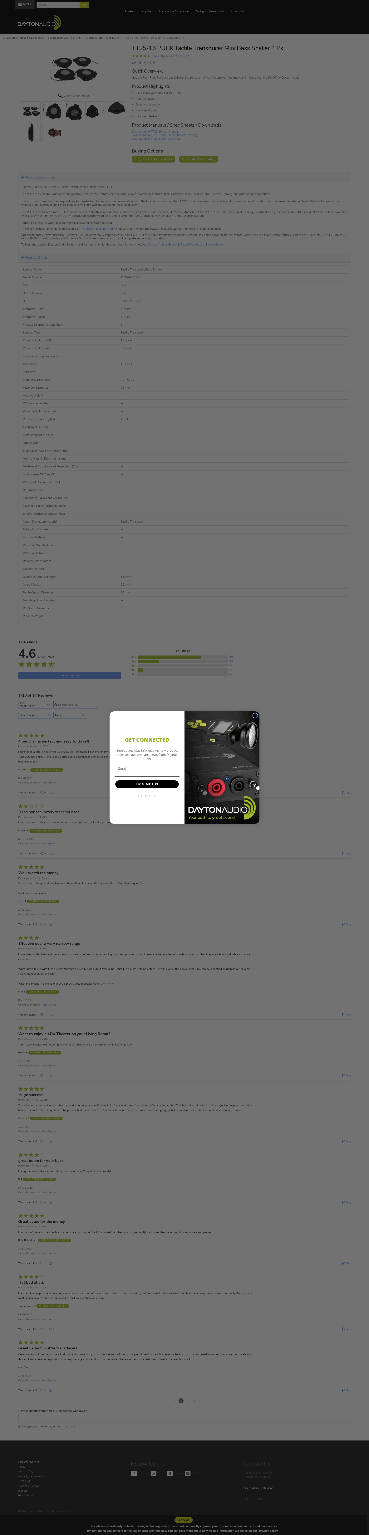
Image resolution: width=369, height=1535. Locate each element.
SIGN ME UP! (147, 784)
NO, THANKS (147, 795)
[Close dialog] (255, 715)
